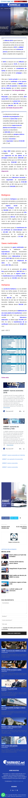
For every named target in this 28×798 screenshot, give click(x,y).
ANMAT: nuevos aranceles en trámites (13, 455)
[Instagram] (10, 790)
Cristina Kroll (3, 690)
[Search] (25, 5)
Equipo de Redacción (14, 542)
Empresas (3, 585)
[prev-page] (2, 596)
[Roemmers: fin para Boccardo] (14, 683)
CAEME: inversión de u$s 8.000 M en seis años (13, 651)
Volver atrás (5, 377)
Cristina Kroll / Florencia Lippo (7, 728)
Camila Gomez (4, 671)
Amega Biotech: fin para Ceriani (17, 568)
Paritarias (3, 565)
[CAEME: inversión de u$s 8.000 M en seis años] (14, 645)
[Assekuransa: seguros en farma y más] (5, 583)
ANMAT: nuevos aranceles (10, 467)
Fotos (3, 558)
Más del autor (5, 551)
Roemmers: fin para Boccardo (9, 689)
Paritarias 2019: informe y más (5, 527)
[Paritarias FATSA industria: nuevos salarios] (5, 563)
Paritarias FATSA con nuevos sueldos (11, 670)
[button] (2, 5)
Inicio (2, 8)
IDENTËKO (24, 796)
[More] (20, 518)
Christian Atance (4, 652)
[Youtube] (17, 790)
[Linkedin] (12, 790)
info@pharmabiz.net (17, 781)
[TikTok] (15, 790)
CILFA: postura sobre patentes (9, 746)
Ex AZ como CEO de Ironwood (21, 527)
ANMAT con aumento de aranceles (12, 459)
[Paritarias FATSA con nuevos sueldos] (14, 664)
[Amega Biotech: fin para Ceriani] (5, 570)
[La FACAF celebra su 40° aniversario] (5, 590)
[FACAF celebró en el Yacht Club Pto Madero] (5, 556)
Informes (3, 592)
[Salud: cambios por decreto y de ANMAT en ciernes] (5, 577)
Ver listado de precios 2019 (14, 108)
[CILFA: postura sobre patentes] (14, 740)
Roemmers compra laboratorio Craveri (11, 727)
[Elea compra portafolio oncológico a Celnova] (14, 702)
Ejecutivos (4, 571)
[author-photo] (14, 540)
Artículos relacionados (8, 549)
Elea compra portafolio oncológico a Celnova (13, 708)
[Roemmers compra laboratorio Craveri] (14, 721)
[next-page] (5, 596)
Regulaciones (4, 578)
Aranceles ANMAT (7, 8)
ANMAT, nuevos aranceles (10, 463)
